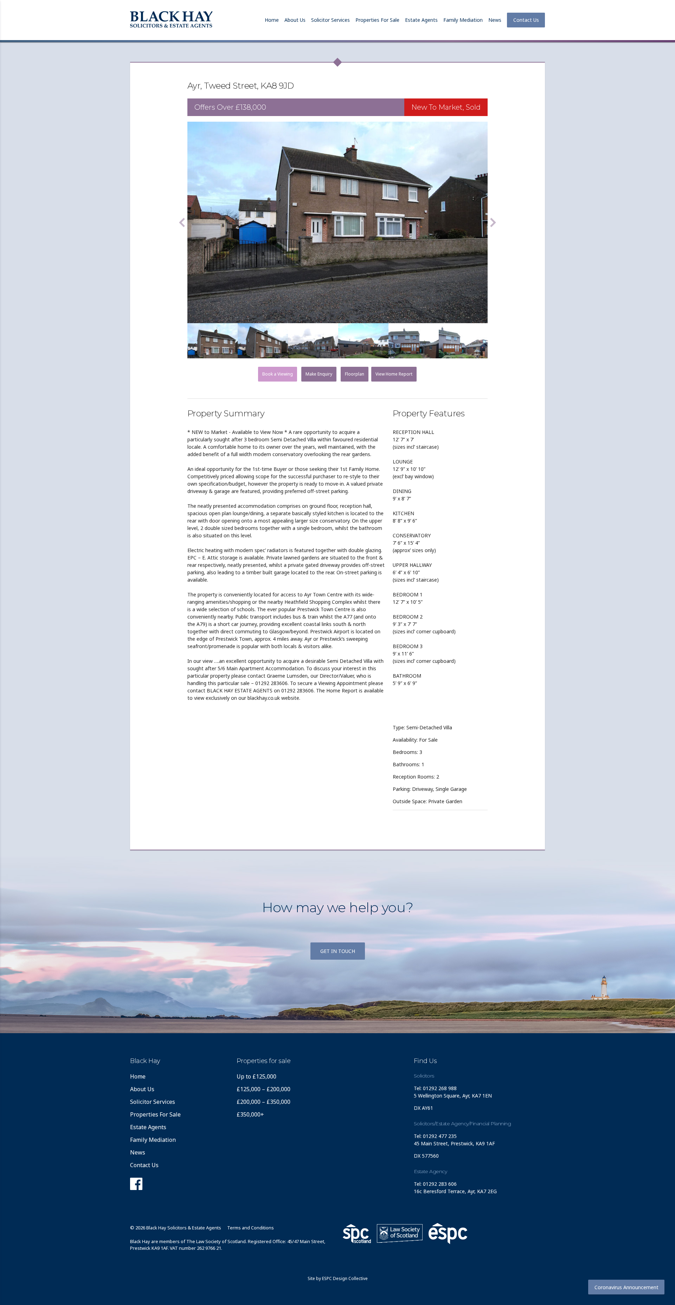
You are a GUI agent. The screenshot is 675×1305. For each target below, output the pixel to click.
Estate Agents (421, 20)
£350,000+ (250, 1114)
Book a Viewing (277, 374)
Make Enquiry (319, 374)
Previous (182, 222)
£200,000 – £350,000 (263, 1102)
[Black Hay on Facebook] (136, 1186)
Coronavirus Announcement (626, 1287)
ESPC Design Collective (345, 1278)
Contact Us (526, 20)
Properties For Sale (377, 20)
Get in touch (337, 951)
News (494, 20)
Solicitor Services (330, 20)
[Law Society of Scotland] (400, 1233)
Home (272, 20)
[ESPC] (357, 1233)
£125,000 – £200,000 (263, 1089)
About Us (295, 20)
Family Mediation (463, 20)
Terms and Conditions (250, 1227)
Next (492, 222)
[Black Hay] (171, 20)
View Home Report (393, 374)
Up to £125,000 (256, 1076)
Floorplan (354, 374)
